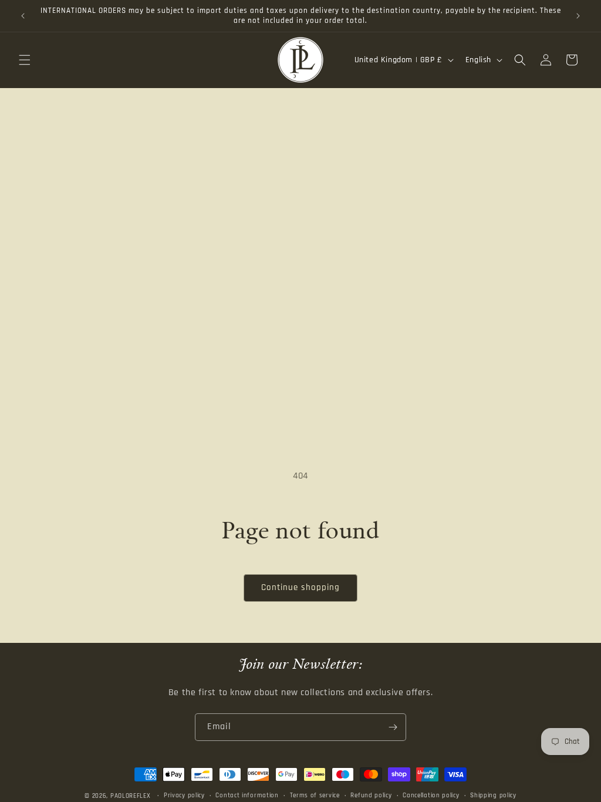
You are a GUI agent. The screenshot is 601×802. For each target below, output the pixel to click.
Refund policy (370, 795)
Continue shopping (300, 587)
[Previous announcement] (23, 16)
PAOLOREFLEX (130, 796)
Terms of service (315, 795)
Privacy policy (184, 795)
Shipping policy (493, 795)
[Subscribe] (393, 727)
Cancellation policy (431, 795)
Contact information (246, 795)
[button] (25, 60)
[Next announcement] (578, 16)
